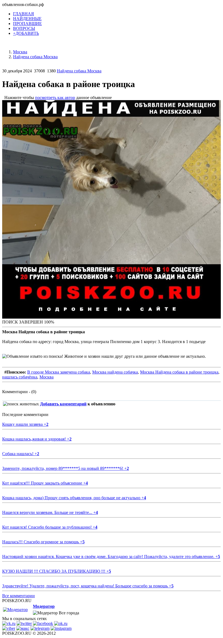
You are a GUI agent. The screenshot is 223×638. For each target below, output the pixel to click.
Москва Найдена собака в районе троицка (179, 372)
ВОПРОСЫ (24, 28)
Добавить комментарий (63, 404)
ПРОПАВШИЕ (27, 23)
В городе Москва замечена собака (58, 372)
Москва (46, 377)
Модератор (44, 606)
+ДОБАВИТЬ (26, 33)
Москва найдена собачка (115, 372)
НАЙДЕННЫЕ (27, 18)
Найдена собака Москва (79, 71)
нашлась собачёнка (19, 377)
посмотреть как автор (55, 97)
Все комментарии (18, 595)
